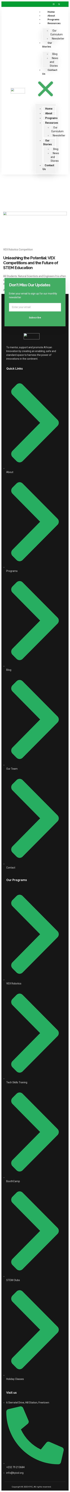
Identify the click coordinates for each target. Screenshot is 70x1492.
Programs (51, 118)
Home (48, 108)
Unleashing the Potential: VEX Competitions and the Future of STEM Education (30, 263)
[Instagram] (53, 4)
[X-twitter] (59, 4)
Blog (54, 54)
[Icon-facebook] (43, 4)
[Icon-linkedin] (48, 4)
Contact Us (49, 72)
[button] (45, 89)
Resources (54, 23)
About (48, 113)
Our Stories (47, 44)
